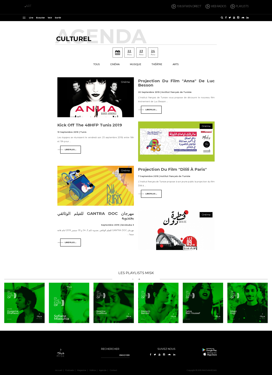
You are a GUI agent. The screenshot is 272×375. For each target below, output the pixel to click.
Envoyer (124, 355)
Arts (176, 64)
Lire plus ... (151, 110)
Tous (96, 64)
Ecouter (40, 17)
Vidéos (92, 370)
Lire (31, 17)
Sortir (58, 17)
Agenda (102, 370)
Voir (50, 17)
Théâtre (157, 64)
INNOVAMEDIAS (209, 370)
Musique (135, 64)
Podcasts (69, 370)
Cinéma (115, 64)
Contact (113, 370)
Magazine (81, 370)
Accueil (58, 370)
